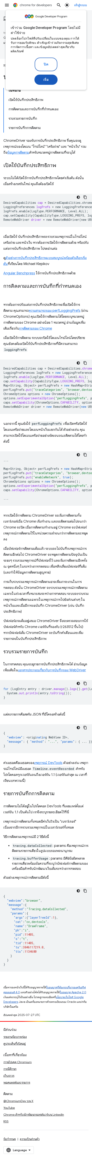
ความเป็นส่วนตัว (30, 1139)
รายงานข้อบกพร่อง (15, 1037)
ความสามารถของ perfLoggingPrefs (54, 311)
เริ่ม (46, 80)
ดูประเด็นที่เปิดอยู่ (14, 1044)
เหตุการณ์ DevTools (48, 763)
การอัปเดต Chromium (17, 1062)
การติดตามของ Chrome (35, 328)
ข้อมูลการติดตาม (18, 152)
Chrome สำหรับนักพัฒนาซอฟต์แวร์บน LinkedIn (33, 1114)
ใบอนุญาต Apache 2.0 (73, 992)
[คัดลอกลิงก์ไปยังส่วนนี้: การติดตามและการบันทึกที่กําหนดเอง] (7, 292)
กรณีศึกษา (9, 1069)
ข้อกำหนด (9, 1139)
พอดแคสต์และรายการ (16, 1082)
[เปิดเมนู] (7, 5)
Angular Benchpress (19, 273)
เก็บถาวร (8, 1076)
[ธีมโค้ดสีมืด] (78, 197)
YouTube (9, 1108)
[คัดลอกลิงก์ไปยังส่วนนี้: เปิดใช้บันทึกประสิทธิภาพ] (60, 165)
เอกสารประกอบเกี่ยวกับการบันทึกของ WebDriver (52, 670)
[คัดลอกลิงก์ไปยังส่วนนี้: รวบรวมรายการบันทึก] (52, 652)
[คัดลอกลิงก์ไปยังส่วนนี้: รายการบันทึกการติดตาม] (59, 793)
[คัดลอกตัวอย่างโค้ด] (85, 197)
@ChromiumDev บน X (18, 1101)
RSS (6, 1121)
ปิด (46, 64)
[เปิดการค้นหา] (58, 5)
